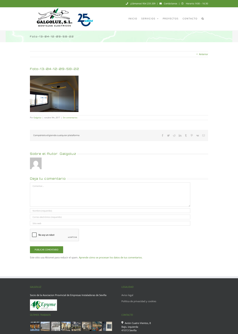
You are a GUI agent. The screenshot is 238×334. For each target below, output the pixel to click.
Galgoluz (37, 117)
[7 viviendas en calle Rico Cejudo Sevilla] (66, 326)
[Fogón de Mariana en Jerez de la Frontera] (97, 326)
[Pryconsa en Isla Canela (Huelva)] (45, 326)
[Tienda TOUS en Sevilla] (35, 326)
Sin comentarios (70, 117)
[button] (203, 18)
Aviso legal (127, 295)
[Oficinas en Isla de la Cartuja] (86, 326)
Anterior (203, 54)
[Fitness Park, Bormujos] (76, 326)
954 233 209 (148, 3)
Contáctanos (170, 3)
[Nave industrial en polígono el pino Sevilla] (55, 326)
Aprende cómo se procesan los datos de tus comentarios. (110, 257)
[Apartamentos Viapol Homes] (107, 326)
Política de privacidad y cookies (138, 301)
